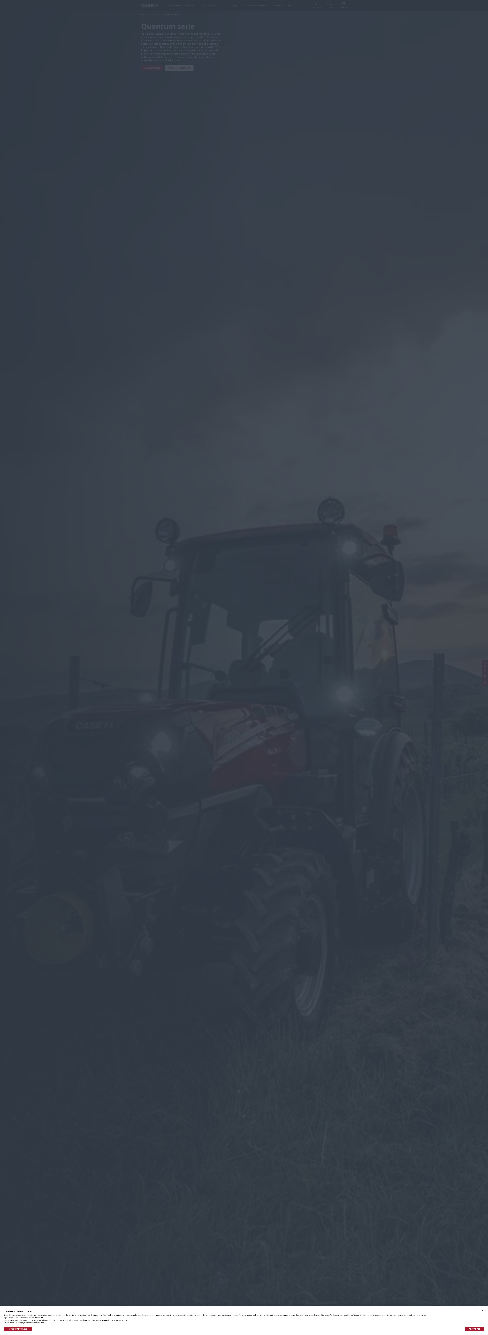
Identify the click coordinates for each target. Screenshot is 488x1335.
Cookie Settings (18, 1329)
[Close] (482, 1310)
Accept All (474, 1329)
